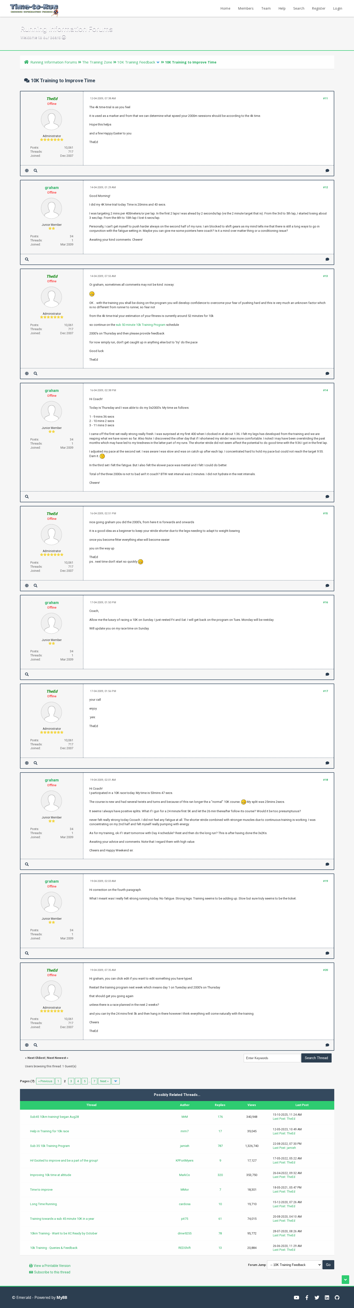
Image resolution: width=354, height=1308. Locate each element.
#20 (325, 970)
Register (318, 8)
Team (266, 8)
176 (220, 1117)
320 (220, 1175)
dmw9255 (184, 1233)
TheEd (291, 1118)
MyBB (62, 1297)
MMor (185, 1189)
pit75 (184, 1218)
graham (52, 187)
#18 (325, 779)
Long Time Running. (44, 1204)
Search (298, 8)
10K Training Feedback (136, 62)
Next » (104, 1081)
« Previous (45, 1081)
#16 (325, 602)
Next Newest (56, 1058)
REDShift (184, 1248)
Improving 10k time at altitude (50, 1175)
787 (220, 1146)
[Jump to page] (115, 1081)
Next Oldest (36, 1058)
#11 (325, 98)
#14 (325, 390)
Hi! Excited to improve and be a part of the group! (64, 1160)
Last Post (279, 1118)
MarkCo (184, 1175)
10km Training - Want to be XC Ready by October (63, 1233)
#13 (325, 276)
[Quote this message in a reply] (327, 170)
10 (220, 1204)
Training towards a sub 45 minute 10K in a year (62, 1218)
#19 (325, 881)
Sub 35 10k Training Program (50, 1146)
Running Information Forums (53, 62)
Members (246, 8)
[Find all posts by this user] (35, 170)
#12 (325, 187)
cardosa (184, 1204)
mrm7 (185, 1131)
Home (225, 8)
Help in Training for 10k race (49, 1131)
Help (282, 8)
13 (220, 1248)
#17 (325, 691)
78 (220, 1233)
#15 (325, 513)
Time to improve (41, 1189)
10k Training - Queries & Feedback (54, 1248)
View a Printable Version (52, 1266)
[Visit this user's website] (26, 170)
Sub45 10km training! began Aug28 (54, 1117)
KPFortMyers (184, 1160)
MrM (185, 1117)
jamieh (184, 1146)
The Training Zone (97, 62)
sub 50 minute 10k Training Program (140, 325)
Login (337, 8)
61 (220, 1218)
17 (220, 1131)
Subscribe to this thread (52, 1272)
